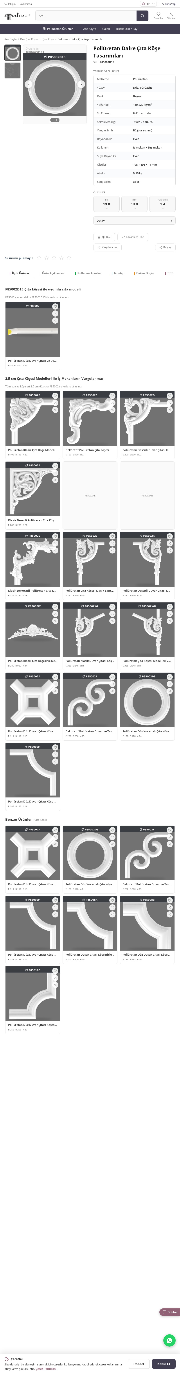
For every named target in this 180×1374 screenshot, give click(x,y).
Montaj (118, 273)
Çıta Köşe (48, 39)
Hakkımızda (25, 3)
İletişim (11, 3)
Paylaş (167, 247)
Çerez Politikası (46, 1369)
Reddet (138, 1364)
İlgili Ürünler (20, 273)
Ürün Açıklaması (53, 273)
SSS (170, 273)
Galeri (106, 29)
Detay (101, 220)
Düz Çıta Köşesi (29, 39)
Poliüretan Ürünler (60, 29)
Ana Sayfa (89, 29)
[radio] (39, 258)
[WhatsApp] (169, 1340)
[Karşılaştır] (55, 313)
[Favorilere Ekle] (55, 306)
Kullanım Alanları (89, 273)
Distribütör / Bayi (127, 29)
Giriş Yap (170, 3)
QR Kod (106, 237)
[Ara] (142, 16)
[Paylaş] (55, 320)
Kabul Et (163, 1364)
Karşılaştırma (109, 247)
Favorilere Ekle (135, 237)
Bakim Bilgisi (145, 273)
